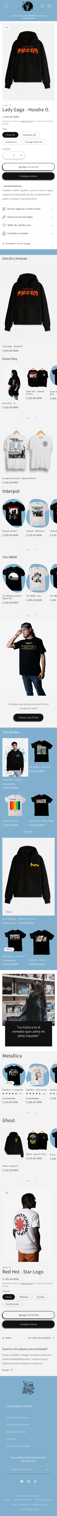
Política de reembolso (22, 1500)
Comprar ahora (28, 176)
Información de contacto (30, 1509)
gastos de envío (27, 121)
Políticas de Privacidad (17, 1445)
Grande (40, 1297)
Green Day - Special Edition (35, 392)
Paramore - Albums (37, 960)
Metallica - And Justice (36, 1090)
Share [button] (8, 1337)
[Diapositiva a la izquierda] (21, 418)
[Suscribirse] (46, 1469)
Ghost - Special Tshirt (36, 1154)
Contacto (11, 1438)
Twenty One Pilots (28, 717)
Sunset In (26, 1496)
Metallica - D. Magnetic (12, 1090)
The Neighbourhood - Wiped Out (12, 597)
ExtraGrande (12, 1304)
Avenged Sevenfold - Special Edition (19, 478)
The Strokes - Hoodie (12, 780)
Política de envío (40, 1504)
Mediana (24, 1297)
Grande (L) (11, 141)
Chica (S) (10, 134)
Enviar (5, 1369)
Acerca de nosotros (16, 1431)
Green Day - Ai (9, 403)
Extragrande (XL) (34, 141)
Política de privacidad (44, 1500)
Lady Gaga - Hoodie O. (12, 346)
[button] (6, 6)
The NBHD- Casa (33, 596)
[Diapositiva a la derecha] (35, 418)
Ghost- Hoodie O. (10, 1166)
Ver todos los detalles (39, 1337)
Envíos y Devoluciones (17, 1424)
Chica (9, 1297)
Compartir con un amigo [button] (18, 243)
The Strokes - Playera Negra (41, 821)
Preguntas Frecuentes (17, 1417)
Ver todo (28, 831)
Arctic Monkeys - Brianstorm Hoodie (18, 919)
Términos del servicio (21, 1504)
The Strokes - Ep (10, 821)
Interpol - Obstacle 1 (35, 531)
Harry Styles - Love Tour (13, 956)
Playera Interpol (9, 531)
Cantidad (6, 149)
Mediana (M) (29, 134)
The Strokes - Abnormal (40, 767)
